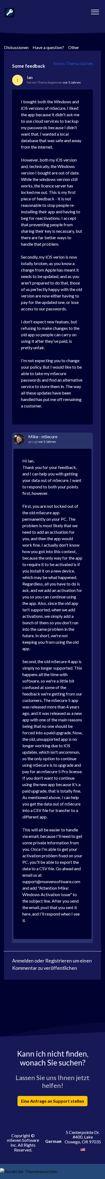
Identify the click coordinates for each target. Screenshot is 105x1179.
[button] (95, 10)
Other (73, 47)
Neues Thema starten (73, 63)
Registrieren (58, 961)
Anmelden (23, 961)
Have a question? (48, 47)
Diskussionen (16, 47)
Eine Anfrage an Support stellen (52, 1100)
